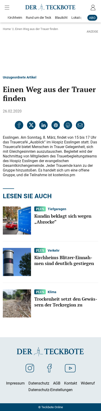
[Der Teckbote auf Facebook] (49, 368)
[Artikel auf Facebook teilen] (19, 125)
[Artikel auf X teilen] (31, 125)
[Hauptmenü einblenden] (8, 7)
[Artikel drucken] (68, 125)
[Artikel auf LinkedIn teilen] (43, 125)
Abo (92, 17)
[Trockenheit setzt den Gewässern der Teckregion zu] (17, 303)
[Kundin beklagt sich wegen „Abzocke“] (17, 220)
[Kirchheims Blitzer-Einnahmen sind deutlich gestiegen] (17, 261)
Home (7, 29)
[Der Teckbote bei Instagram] (30, 368)
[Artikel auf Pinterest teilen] (55, 125)
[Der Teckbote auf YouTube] (70, 368)
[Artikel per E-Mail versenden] (80, 125)
